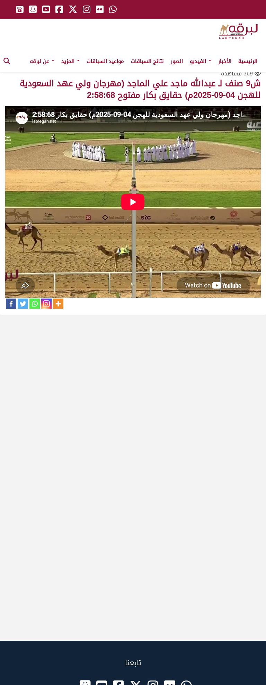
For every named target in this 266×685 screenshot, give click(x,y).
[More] (58, 304)
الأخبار (224, 61)
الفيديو (199, 61)
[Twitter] (23, 304)
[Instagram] (46, 304)
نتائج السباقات (147, 61)
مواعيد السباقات (105, 61)
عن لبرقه (40, 61)
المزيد (68, 61)
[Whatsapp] (34, 304)
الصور (177, 61)
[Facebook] (11, 304)
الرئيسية (247, 61)
